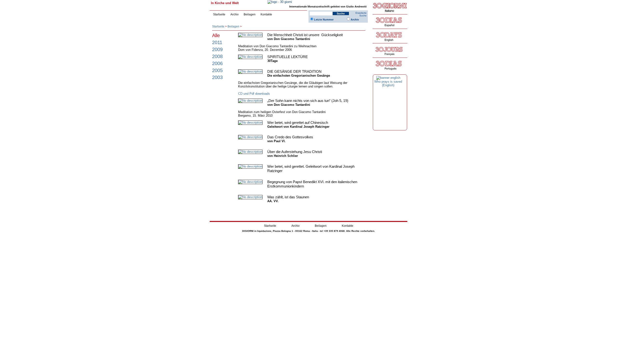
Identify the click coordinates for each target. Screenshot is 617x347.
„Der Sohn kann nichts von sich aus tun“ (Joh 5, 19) (307, 101)
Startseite (219, 14)
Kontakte (266, 14)
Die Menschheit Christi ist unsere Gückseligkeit (305, 35)
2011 (217, 42)
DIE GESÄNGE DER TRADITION (294, 71)
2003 (217, 77)
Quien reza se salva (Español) (388, 83)
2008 (217, 56)
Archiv (234, 14)
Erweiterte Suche (361, 14)
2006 (217, 63)
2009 (217, 49)
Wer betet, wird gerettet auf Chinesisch (297, 122)
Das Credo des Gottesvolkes (290, 137)
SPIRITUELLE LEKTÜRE (287, 57)
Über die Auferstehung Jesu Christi (294, 152)
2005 (217, 70)
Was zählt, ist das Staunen (288, 197)
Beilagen (249, 14)
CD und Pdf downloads (254, 93)
